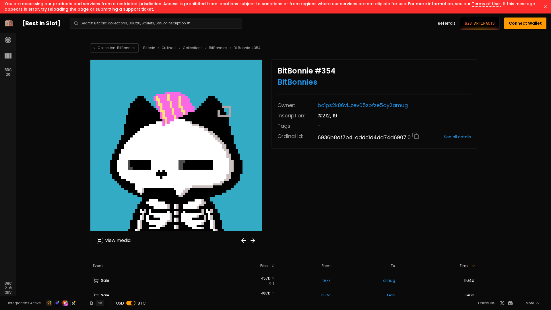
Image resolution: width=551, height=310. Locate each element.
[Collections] (8, 56)
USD (120, 303)
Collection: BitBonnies (114, 47)
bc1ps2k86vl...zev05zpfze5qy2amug (363, 105)
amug (389, 280)
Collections (193, 48)
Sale (105, 280)
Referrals (446, 23)
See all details (457, 137)
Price (264, 265)
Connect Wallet (525, 23)
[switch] (130, 303)
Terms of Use (486, 4)
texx (326, 280)
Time (464, 265)
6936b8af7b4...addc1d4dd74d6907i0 (365, 137)
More (530, 303)
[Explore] (8, 40)
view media (118, 240)
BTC (142, 303)
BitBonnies (218, 48)
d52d (326, 295)
